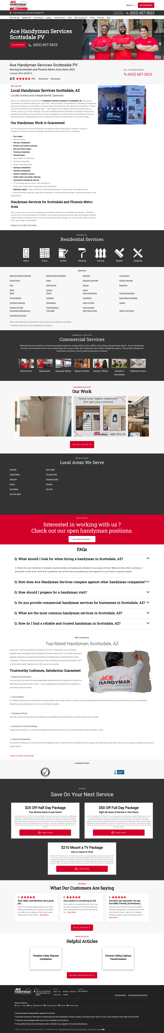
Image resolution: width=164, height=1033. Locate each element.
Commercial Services (18, 316)
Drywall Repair (15, 298)
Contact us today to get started (22, 756)
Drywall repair (19, 155)
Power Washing (52, 308)
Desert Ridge (15, 474)
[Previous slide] (17, 421)
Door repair (18, 136)
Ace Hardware (120, 995)
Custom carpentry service (23, 174)
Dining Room (15, 281)
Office (48, 281)
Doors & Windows (90, 293)
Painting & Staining (17, 303)
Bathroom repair (20, 189)
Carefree (13, 470)
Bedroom (86, 276)
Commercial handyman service (26, 180)
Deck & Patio (51, 285)
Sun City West (15, 494)
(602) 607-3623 (142, 13)
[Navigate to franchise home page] (19, 5)
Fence (85, 290)
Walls (12, 290)
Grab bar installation (22, 168)
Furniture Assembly (127, 293)
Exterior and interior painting (25, 146)
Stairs (12, 293)
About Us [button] (129, 5)
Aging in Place (88, 303)
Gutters (122, 303)
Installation (87, 298)
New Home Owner (90, 311)
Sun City (49, 489)
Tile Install (50, 311)
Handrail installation (21, 171)
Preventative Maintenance (20, 311)
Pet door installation (21, 143)
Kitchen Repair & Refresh (56, 276)
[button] (82, 560)
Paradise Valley (52, 479)
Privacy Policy (69, 1029)
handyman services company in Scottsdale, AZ (62, 101)
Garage (86, 285)
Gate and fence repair (22, 149)
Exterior (49, 290)
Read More (44, 915)
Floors (48, 293)
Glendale (13, 479)
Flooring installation (21, 152)
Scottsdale (14, 489)
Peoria (12, 484)
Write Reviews (55, 79)
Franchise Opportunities (137, 995)
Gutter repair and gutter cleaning (26, 177)
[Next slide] (146, 421)
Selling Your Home (126, 311)
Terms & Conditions (81, 1029)
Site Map (62, 1029)
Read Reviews (43, 79)
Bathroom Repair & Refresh (20, 276)
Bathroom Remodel (90, 281)
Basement (123, 285)
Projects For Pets (16, 308)
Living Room (124, 276)
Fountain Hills (51, 474)
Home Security (88, 308)
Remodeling (51, 303)
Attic (11, 285)
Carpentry (50, 298)
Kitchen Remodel (126, 281)
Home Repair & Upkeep (128, 298)
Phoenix (49, 484)
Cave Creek (50, 470)
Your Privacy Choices (95, 1029)
